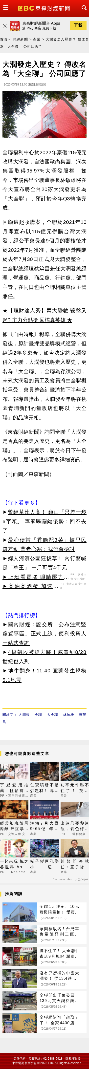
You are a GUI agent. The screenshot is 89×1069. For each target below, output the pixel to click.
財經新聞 (20, 39)
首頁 (4, 39)
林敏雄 (68, 715)
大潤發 (24, 715)
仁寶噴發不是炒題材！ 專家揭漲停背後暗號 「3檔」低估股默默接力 (44, 788)
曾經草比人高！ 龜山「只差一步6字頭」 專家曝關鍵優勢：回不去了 (44, 521)
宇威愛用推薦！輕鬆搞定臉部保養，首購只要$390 (14, 788)
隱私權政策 (73, 1058)
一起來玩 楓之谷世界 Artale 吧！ (14, 864)
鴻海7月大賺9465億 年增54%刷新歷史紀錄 (44, 826)
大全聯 (52, 715)
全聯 (38, 715)
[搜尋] (83, 12)
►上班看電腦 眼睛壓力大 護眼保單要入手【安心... (35, 577)
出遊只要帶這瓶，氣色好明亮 (75, 826)
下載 (78, 25)
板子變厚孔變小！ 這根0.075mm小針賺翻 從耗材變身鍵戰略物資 (44, 864)
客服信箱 (19, 1058)
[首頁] (44, 8)
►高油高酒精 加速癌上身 (30, 587)
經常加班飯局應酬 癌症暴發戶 (14, 826)
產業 (37, 39)
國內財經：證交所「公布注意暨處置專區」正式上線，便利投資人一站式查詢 (44, 633)
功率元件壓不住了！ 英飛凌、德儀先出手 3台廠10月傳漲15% (75, 788)
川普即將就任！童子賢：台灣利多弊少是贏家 (75, 864)
